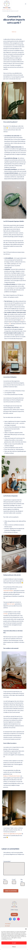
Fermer (26, 8)
